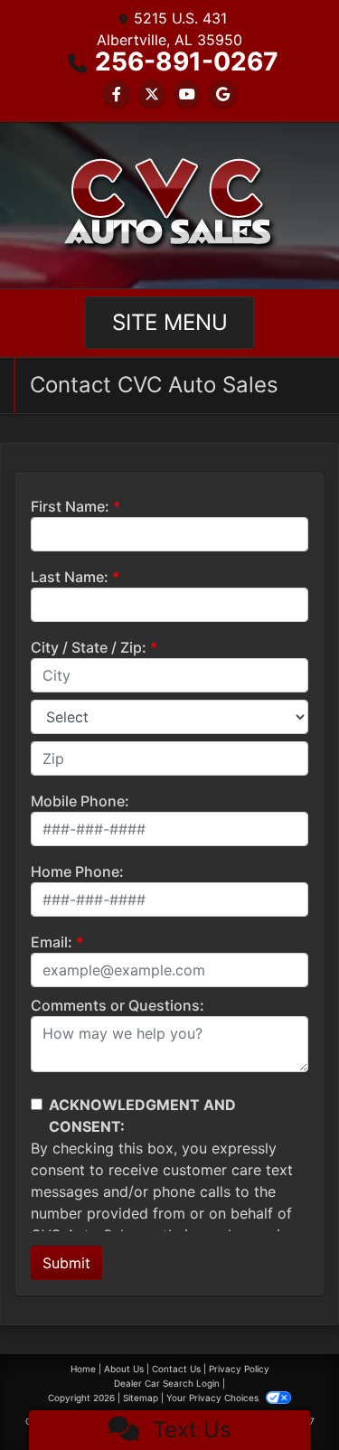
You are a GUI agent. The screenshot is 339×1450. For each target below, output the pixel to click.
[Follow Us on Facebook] (116, 94)
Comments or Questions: (117, 1005)
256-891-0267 (186, 61)
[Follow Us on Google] (222, 94)
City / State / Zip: (88, 647)
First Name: (70, 506)
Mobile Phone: (80, 801)
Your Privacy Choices (213, 1397)
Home (83, 1368)
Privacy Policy (239, 1368)
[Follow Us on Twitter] (151, 94)
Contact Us (176, 1368)
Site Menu (170, 322)
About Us (124, 1368)
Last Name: (69, 577)
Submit (66, 1263)
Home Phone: (77, 871)
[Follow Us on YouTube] (187, 94)
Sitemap (140, 1397)
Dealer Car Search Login (167, 1383)
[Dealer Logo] (169, 205)
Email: (51, 942)
